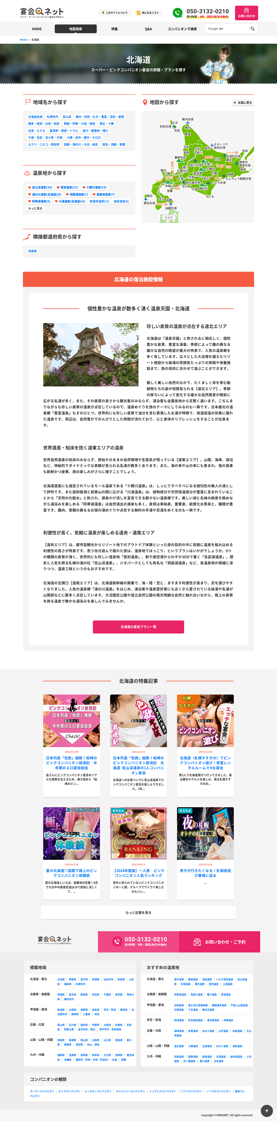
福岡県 (61, 1055)
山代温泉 (223, 1031)
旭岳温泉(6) (121, 201)
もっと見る (35, 208)
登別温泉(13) (69, 187)
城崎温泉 (179, 1031)
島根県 (72, 1040)
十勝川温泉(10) (96, 187)
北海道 (61, 979)
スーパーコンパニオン (42, 1091)
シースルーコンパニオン (98, 1091)
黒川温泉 (204, 1061)
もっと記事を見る (138, 912)
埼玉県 (95, 994)
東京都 (118, 994)
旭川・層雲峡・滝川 (95, 130)
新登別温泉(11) (99, 201)
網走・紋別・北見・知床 (43, 123)
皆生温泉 (179, 1046)
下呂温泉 (193, 1010)
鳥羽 (96, 1014)
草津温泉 (226, 994)
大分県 (107, 1055)
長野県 (84, 1010)
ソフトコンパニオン (191, 1091)
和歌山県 (69, 1029)
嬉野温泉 (193, 1056)
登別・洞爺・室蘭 (113, 144)
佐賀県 (72, 1055)
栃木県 (72, 994)
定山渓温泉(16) (42, 187)
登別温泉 (214, 984)
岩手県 (84, 979)
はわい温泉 (222, 1046)
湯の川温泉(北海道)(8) (46, 194)
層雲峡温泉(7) (106, 194)
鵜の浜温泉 (208, 1010)
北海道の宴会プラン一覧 (138, 626)
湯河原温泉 (213, 1020)
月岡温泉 (179, 1010)
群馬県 (84, 994)
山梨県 (72, 1010)
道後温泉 (237, 1046)
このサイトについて (117, 13)
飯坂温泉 (193, 979)
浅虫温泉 (207, 979)
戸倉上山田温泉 (239, 1005)
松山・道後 (93, 1044)
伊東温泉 (228, 1020)
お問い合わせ (246, 16)
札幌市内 (52, 117)
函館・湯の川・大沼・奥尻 (81, 144)
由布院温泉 (236, 1056)
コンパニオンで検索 (182, 28)
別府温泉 (179, 1056)
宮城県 (95, 979)
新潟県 (61, 1010)
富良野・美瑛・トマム (64, 130)
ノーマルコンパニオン (218, 1091)
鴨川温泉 (212, 994)
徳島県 (118, 1040)
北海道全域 (35, 117)
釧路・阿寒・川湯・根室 (79, 123)
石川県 (72, 1025)
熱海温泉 (179, 1020)
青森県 (32, 251)
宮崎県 (118, 1055)
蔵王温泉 (200, 984)
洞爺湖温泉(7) (79, 194)
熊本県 (95, 1055)
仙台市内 (108, 979)
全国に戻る (245, 102)
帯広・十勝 (107, 123)
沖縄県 (67, 1060)
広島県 (95, 1040)
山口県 (107, 1040)
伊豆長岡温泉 (195, 1020)
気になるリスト (150, 13)
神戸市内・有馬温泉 (110, 1029)
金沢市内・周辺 (86, 1029)
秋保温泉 (186, 984)
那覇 (123, 1060)
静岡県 (75, 1014)
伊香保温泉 (180, 994)
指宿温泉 (207, 1056)
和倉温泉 (237, 1031)
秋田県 (121, 979)
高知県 (79, 1044)
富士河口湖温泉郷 (198, 1005)
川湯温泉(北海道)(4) (72, 201)
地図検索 (75, 28)
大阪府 (107, 1025)
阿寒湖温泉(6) (41, 201)
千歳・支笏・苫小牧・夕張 (45, 137)
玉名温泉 (218, 1061)
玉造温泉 (207, 1046)
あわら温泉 (208, 1031)
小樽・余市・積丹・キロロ (84, 137)
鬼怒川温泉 (197, 994)
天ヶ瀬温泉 (189, 1061)
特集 (114, 28)
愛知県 (123, 1010)
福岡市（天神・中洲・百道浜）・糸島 (96, 1060)
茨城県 (61, 994)
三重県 (86, 1014)
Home (23, 39)
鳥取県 (61, 1040)
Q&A (148, 28)
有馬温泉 (193, 1031)
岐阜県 (95, 1010)
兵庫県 (118, 1025)
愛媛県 (67, 1044)
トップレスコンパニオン (162, 1091)
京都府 (95, 1025)
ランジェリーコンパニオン (130, 1091)
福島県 (67, 984)
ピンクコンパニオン (70, 1091)
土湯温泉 (228, 984)
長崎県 (84, 1055)
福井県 (84, 1025)
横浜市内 (69, 999)
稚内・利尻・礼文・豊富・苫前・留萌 (100, 117)
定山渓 (67, 117)
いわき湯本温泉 (224, 979)
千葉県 (107, 994)
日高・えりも (36, 130)
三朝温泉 (193, 1046)
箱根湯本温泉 (219, 1005)
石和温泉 (179, 1005)
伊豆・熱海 (110, 1010)
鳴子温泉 (179, 979)
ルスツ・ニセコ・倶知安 (43, 144)
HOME (37, 28)
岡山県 (84, 1040)
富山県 (61, 1025)
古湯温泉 (221, 1056)
